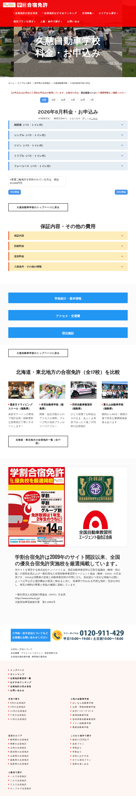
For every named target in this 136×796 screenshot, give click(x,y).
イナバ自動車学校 (81, 723)
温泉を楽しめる (80, 764)
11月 (73, 99)
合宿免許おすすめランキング (60, 13)
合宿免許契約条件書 (20, 657)
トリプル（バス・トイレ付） (30, 155)
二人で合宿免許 (18, 780)
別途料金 (19, 246)
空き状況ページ (88, 93)
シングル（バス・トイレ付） (30, 135)
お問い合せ (73, 21)
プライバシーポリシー (32, 653)
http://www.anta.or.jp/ (27, 598)
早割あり (77, 748)
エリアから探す (24, 83)
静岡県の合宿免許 (19, 739)
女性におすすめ (80, 756)
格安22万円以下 (80, 739)
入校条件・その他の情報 (28, 266)
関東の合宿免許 (18, 744)
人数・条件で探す (50, 21)
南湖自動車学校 (80, 715)
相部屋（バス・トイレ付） (29, 124)
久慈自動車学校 (60, 83)
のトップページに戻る (38, 207)
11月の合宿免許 (18, 715)
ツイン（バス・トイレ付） (29, 145)
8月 (44, 99)
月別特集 (87, 13)
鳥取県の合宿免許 (19, 764)
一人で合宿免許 (18, 776)
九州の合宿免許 (18, 748)
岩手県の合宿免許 (42, 83)
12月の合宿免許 (18, 719)
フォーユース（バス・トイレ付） (33, 166)
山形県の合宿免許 (19, 756)
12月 (82, 99)
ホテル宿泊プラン (81, 760)
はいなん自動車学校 (83, 703)
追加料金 (19, 256)
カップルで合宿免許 (20, 788)
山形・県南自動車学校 (84, 707)
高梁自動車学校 (80, 727)
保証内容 (19, 235)
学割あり (77, 752)
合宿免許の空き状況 (26, 13)
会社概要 (15, 653)
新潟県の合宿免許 (19, 752)
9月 (54, 99)
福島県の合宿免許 (19, 760)
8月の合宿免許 (18, 703)
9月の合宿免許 (18, 707)
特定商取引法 (51, 653)
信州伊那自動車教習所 (84, 719)
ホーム (11, 83)
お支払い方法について (22, 649)
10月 (63, 99)
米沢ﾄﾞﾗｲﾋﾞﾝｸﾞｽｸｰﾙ (82, 711)
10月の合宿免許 (18, 711)
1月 (92, 99)
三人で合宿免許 (18, 784)
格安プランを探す (24, 21)
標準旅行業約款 (39, 657)
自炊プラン (78, 744)
